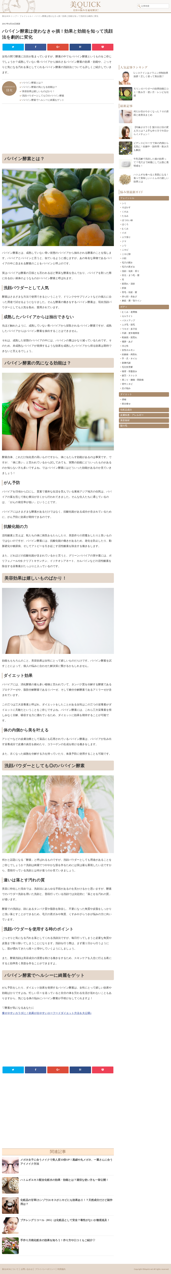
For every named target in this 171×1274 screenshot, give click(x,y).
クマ (124, 241)
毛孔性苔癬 (127, 367)
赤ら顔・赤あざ (129, 297)
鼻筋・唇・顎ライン (131, 301)
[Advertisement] (58, 129)
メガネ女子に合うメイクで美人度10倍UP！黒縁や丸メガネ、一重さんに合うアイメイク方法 (66, 1161)
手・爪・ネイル (129, 359)
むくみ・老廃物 (129, 312)
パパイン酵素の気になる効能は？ (39, 87)
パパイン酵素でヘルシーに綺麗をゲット (43, 100)
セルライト (127, 316)
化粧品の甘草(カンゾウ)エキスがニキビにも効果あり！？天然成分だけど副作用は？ (66, 1202)
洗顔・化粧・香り (130, 271)
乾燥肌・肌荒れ (129, 337)
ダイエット (126, 394)
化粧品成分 (126, 410)
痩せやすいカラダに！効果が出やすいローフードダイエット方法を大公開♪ (47, 1013)
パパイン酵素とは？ (32, 83)
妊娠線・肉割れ (129, 354)
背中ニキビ (127, 384)
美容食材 (125, 420)
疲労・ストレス (129, 376)
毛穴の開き (127, 263)
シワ (124, 246)
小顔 (124, 258)
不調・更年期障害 (130, 333)
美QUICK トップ (9, 16)
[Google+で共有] (57, 47)
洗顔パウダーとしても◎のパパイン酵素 (43, 96)
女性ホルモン (128, 350)
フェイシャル (26, 16)
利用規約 (61, 1269)
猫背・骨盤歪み (129, 371)
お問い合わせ (27, 1269)
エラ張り (126, 237)
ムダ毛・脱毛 (128, 325)
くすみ (125, 212)
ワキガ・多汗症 (129, 329)
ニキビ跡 (126, 254)
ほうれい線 (127, 220)
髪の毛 (123, 426)
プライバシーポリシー (45, 1269)
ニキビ (125, 250)
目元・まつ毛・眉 (130, 275)
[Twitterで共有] (13, 47)
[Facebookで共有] (35, 47)
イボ (124, 233)
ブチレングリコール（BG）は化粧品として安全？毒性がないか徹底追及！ (65, 1220)
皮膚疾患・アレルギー (132, 415)
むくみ (125, 229)
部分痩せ (126, 404)
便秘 (124, 400)
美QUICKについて (10, 1269)
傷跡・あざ (127, 342)
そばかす (126, 207)
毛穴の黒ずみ (128, 267)
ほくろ (125, 224)
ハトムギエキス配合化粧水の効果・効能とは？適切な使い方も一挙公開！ (64, 1180)
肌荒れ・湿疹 (128, 284)
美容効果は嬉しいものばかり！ (38, 91)
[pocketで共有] (102, 47)
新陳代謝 (126, 363)
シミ (124, 203)
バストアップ (128, 321)
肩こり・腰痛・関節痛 (133, 380)
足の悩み (126, 388)
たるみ (125, 216)
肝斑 (124, 288)
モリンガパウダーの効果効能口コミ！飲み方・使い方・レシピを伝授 (151, 92)
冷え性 (125, 346)
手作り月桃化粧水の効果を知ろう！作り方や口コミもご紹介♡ (57, 1240)
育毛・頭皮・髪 (129, 292)
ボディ (123, 307)
